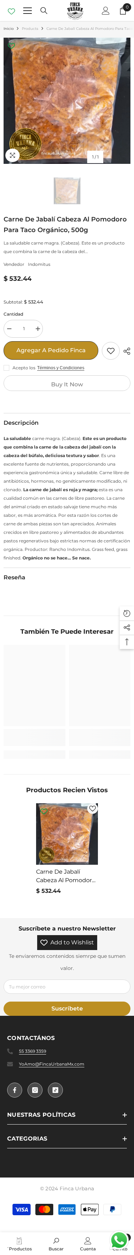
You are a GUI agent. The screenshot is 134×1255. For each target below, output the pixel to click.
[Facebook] (14, 1090)
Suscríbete (67, 1008)
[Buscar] (44, 10)
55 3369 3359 (32, 1051)
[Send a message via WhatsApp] (119, 1240)
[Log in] (106, 11)
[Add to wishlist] (111, 351)
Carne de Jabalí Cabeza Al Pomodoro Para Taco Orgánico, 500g (65, 876)
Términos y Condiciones (60, 367)
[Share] (125, 351)
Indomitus (39, 264)
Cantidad (13, 314)
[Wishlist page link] (11, 10)
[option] (67, 101)
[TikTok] (55, 1090)
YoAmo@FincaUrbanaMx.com (51, 1064)
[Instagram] (35, 1090)
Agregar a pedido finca (51, 350)
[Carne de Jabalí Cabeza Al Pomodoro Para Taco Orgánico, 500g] (67, 834)
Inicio (9, 28)
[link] (34, 737)
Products (30, 28)
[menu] (27, 10)
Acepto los (24, 367)
